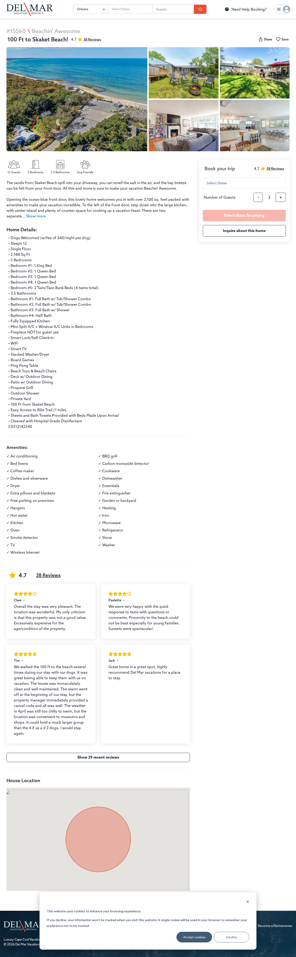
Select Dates (121, 9)
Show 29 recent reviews (98, 757)
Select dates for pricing (244, 215)
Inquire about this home (244, 230)
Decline (231, 937)
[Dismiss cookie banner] (247, 902)
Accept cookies (194, 937)
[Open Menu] (282, 9)
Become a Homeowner (275, 926)
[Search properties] (200, 9)
